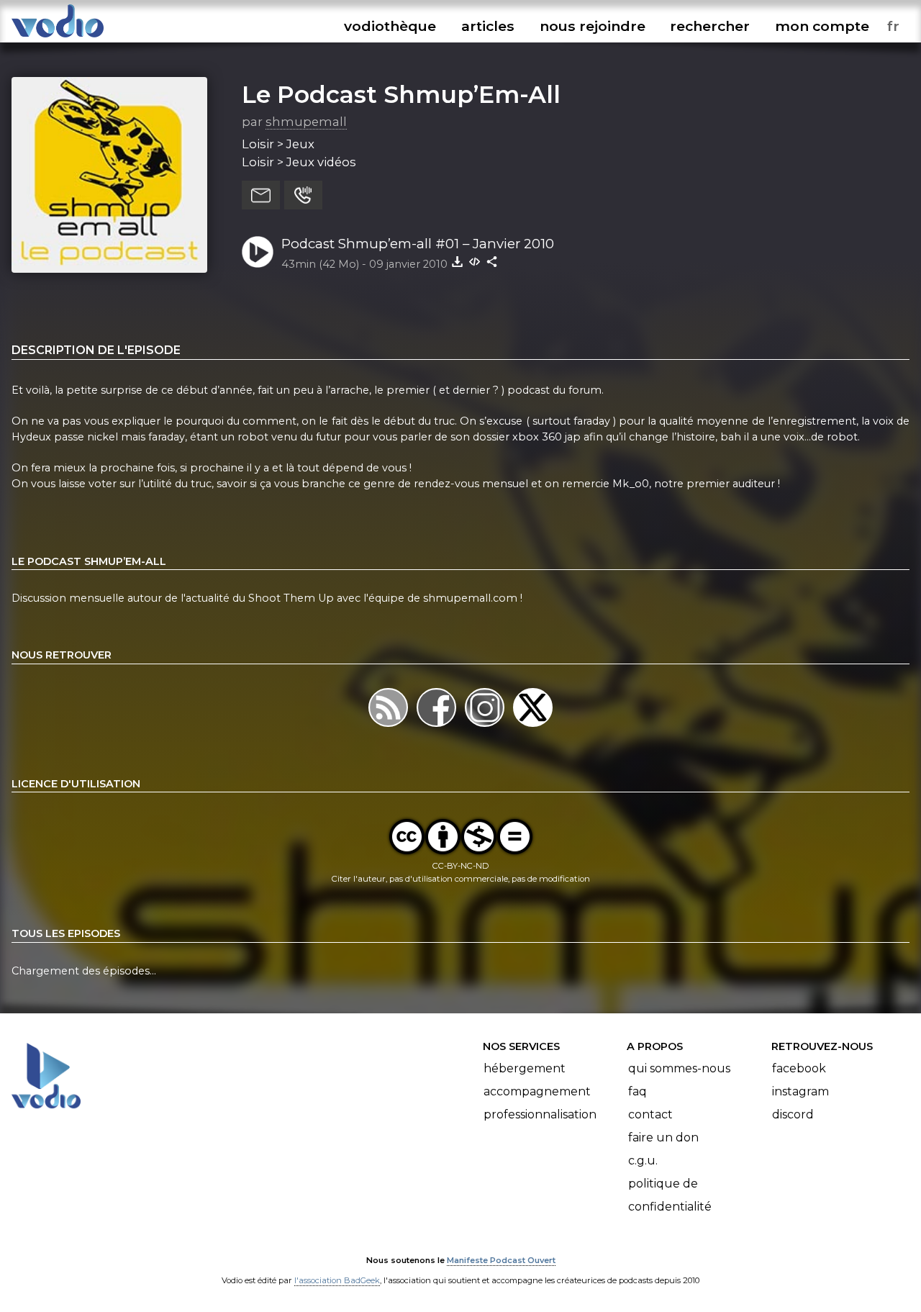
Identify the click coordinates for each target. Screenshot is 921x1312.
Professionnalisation (540, 1114)
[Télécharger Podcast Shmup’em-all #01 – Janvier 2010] (457, 261)
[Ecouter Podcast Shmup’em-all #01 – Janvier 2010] (257, 252)
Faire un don (663, 1137)
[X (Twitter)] (532, 726)
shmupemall (306, 121)
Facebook (799, 1068)
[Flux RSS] (390, 726)
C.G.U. (643, 1160)
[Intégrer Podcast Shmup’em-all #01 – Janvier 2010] (475, 261)
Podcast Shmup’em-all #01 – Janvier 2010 (417, 243)
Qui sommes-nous (679, 1068)
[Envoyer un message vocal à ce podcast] (303, 195)
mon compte (822, 26)
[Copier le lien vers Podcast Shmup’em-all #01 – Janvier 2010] (492, 261)
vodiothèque (390, 26)
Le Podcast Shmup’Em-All (401, 94)
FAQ (637, 1091)
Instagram (800, 1091)
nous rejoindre (592, 26)
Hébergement (525, 1068)
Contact (650, 1114)
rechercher (710, 26)
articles (487, 26)
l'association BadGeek (337, 1280)
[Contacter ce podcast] (261, 195)
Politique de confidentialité (670, 1195)
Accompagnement (537, 1091)
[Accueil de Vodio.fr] (58, 38)
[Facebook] (438, 726)
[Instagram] (486, 726)
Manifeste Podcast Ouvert (501, 1260)
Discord (793, 1114)
